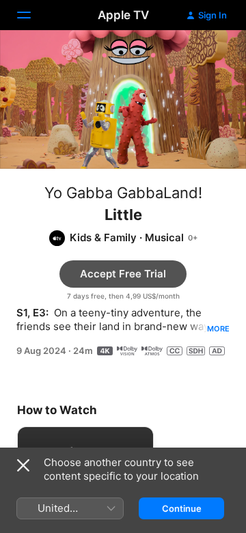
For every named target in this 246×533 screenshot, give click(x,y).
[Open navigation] (32, 15)
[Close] (23, 465)
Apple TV (123, 15)
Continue (182, 508)
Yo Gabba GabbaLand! (123, 193)
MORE (218, 328)
